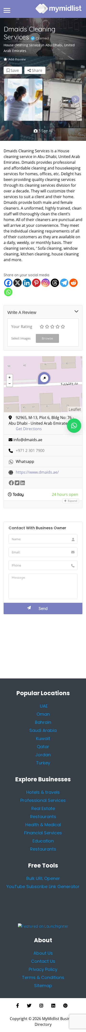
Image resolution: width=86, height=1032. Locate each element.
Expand (72, 501)
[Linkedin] (27, 283)
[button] (74, 425)
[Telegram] (64, 283)
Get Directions (29, 428)
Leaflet (75, 409)
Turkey (43, 763)
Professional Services (43, 800)
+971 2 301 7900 (30, 450)
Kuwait (43, 738)
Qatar (43, 747)
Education (43, 841)
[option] (23, 100)
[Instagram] (45, 283)
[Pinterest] (36, 283)
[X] (17, 283)
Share (36, 70)
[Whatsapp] (8, 292)
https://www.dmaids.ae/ (37, 472)
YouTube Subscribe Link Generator (43, 886)
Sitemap (43, 986)
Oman (43, 714)
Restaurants (43, 849)
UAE (44, 706)
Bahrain (43, 722)
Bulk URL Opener (43, 878)
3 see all (45, 130)
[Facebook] (8, 283)
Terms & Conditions (43, 977)
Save (14, 70)
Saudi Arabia (43, 730)
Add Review (17, 59)
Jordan (43, 755)
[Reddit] (73, 283)
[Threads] (55, 283)
